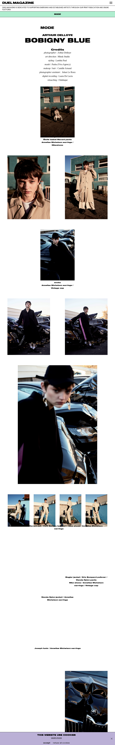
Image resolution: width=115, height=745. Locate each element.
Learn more (56, 737)
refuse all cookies (61, 743)
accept (46, 743)
